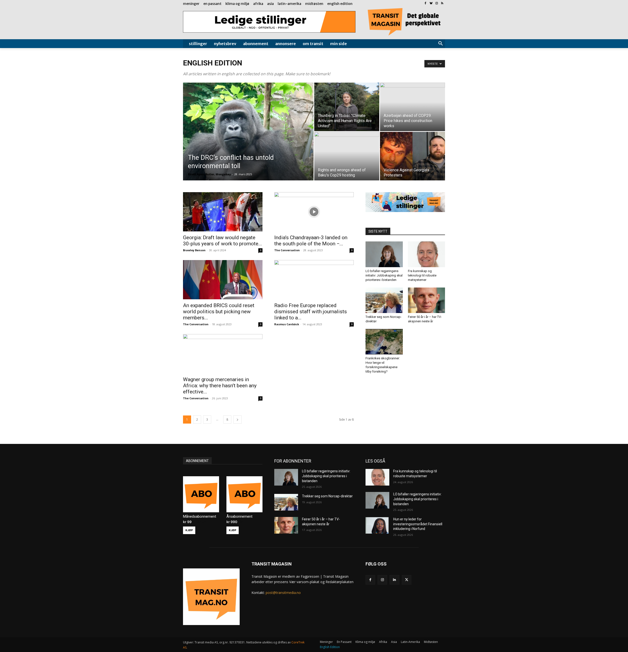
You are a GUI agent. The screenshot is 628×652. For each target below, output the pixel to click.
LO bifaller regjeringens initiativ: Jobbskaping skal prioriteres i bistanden (384, 275)
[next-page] (237, 419)
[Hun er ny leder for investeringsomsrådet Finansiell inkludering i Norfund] (377, 525)
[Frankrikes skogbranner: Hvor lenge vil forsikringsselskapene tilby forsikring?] (384, 341)
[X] (406, 580)
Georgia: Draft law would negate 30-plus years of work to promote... (222, 241)
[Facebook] (425, 3)
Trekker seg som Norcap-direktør (327, 496)
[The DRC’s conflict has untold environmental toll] (248, 139)
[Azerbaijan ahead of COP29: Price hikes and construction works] (412, 107)
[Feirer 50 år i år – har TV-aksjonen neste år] (426, 300)
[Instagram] (436, 3)
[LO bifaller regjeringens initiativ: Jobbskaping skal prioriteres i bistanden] (384, 254)
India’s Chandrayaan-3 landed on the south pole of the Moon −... (310, 241)
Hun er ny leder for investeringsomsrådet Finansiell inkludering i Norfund (417, 524)
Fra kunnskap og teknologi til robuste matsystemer (422, 275)
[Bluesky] (431, 3)
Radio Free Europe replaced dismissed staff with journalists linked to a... (310, 311)
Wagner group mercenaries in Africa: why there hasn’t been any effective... (220, 385)
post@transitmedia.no (283, 592)
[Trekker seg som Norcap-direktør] (384, 300)
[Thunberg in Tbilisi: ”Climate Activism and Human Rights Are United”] (346, 107)
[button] (440, 43)
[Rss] (442, 3)
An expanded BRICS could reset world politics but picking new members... (218, 311)
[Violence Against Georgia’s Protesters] (412, 156)
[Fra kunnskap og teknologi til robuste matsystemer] (426, 254)
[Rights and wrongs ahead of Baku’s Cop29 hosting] (346, 156)
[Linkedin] (394, 580)
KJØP (189, 530)
